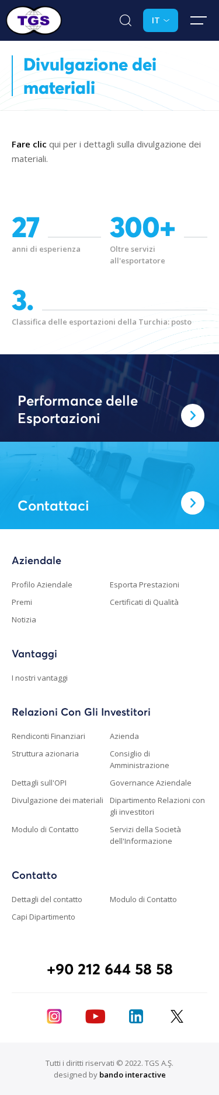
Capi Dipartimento (43, 916)
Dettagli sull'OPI (39, 782)
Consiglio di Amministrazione (139, 759)
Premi (22, 602)
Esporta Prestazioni (144, 584)
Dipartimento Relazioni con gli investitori (157, 806)
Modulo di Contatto (45, 829)
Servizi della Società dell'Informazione (145, 835)
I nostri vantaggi (40, 678)
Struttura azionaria (45, 753)
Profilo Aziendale (42, 584)
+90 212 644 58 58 (110, 968)
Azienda (124, 736)
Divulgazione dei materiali (57, 800)
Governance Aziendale (151, 782)
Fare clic (29, 144)
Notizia (24, 619)
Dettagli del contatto (47, 899)
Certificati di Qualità (144, 602)
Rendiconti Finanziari (48, 736)
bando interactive (132, 1074)
